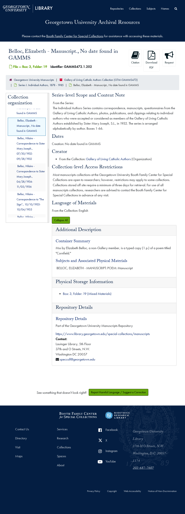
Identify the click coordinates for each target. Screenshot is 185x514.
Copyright (112, 491)
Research (62, 438)
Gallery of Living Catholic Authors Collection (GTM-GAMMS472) (101, 80)
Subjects (151, 8)
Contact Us (22, 429)
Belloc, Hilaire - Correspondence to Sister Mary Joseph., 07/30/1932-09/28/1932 (31, 148)
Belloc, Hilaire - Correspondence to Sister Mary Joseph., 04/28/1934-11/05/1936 (31, 176)
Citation (135, 62)
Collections (135, 8)
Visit (17, 447)
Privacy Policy (93, 491)
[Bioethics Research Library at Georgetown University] (117, 415)
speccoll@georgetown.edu (77, 359)
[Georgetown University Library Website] (28, 8)
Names (165, 8)
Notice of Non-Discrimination (162, 491)
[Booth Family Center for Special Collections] (77, 415)
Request (169, 62)
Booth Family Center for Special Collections (74, 36)
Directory (21, 438)
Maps (18, 456)
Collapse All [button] (61, 220)
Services (62, 429)
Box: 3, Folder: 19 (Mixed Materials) (87, 293)
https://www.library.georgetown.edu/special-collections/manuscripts (103, 334)
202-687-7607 (143, 468)
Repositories (117, 8)
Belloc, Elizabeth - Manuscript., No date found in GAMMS (28, 126)
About (60, 465)
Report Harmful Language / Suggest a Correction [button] (118, 392)
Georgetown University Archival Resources (92, 23)
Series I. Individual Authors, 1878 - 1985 (41, 85)
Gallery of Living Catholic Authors (108, 159)
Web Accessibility (132, 491)
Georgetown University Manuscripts (34, 80)
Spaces (61, 456)
